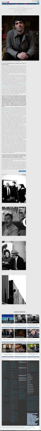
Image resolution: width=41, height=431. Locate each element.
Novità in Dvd (3, 377)
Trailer (28, 426)
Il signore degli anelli (29, 423)
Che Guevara (31, 424)
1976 (9, 61)
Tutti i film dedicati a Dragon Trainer (30, 415)
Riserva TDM (19, 428)
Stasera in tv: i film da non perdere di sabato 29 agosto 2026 (33, 407)
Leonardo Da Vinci (32, 418)
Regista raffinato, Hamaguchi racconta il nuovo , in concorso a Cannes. (33, 339)
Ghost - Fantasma (28, 380)
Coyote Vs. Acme (20, 365)
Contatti (5, 428)
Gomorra (19, 78)
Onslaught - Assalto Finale (12, 397)
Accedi (38, 2)
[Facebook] (18, 14)
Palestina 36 (11, 400)
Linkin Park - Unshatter (12, 396)
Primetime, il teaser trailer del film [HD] (30, 409)
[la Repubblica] (37, 3)
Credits (3, 428)
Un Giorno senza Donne (21, 387)
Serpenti (19, 385)
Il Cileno (11, 385)
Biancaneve (36, 416)
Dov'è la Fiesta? (11, 395)
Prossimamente (25, 426)
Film (8, 426)
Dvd (16, 426)
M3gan (31, 414)
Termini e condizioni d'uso (14, 428)
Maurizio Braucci (18, 77)
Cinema (5, 426)
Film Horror (3, 399)
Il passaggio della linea (15, 114)
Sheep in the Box (12, 386)
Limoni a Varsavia (12, 384)
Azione (2, 401)
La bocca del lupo (7, 145)
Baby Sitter (35, 417)
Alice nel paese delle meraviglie (35, 423)
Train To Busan (20, 364)
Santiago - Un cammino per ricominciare (14, 392)
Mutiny (19, 384)
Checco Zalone (28, 417)
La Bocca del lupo (23, 125)
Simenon (7, 107)
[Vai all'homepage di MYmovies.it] (5, 2)
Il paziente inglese (29, 390)
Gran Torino (28, 392)
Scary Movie (30, 413)
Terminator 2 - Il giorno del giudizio (32, 371)
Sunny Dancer (20, 366)
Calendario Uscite (12, 426)
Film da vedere (3, 373)
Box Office (22, 426)
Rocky (36, 424)
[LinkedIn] (4, 171)
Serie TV (15, 426)
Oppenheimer (32, 417)
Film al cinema (3, 374)
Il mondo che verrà (29, 375)
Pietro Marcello (3, 61)
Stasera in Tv (19, 426)
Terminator (34, 424)
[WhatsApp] (22, 14)
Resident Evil (11, 394)
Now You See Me (28, 414)
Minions (28, 413)
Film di (2, 375)
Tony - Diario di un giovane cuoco (31, 369)
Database (7, 426)
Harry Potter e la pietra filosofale (13, 388)
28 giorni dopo (36, 413)
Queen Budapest (12, 398)
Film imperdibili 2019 (4, 371)
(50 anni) (6, 61)
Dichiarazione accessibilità (24, 428)
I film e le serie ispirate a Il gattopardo (30, 416)
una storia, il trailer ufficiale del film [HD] (31, 408)
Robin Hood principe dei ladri (30, 385)
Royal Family (28, 418)
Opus (35, 415)
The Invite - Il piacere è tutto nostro (13, 390)
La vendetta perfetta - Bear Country (31, 370)
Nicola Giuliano (19, 83)
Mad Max (28, 424)
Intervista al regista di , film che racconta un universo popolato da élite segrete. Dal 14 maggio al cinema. (7, 354)
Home (2, 426)
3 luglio (7, 61)
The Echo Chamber (20, 383)
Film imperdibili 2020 (4, 370)
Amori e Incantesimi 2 (21, 382)
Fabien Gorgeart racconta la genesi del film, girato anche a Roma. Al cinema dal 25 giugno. (7, 339)
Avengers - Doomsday (12, 393)
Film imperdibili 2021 (4, 369)
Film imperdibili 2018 (4, 372)
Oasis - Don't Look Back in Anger (22, 386)
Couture (11, 387)
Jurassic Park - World (36, 418)
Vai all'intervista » (24, 325)
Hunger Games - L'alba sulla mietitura (14, 391)
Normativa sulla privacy (8, 428)
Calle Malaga (11, 399)
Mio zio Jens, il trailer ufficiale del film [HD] (31, 410)
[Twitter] (3, 171)
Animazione (3, 400)
